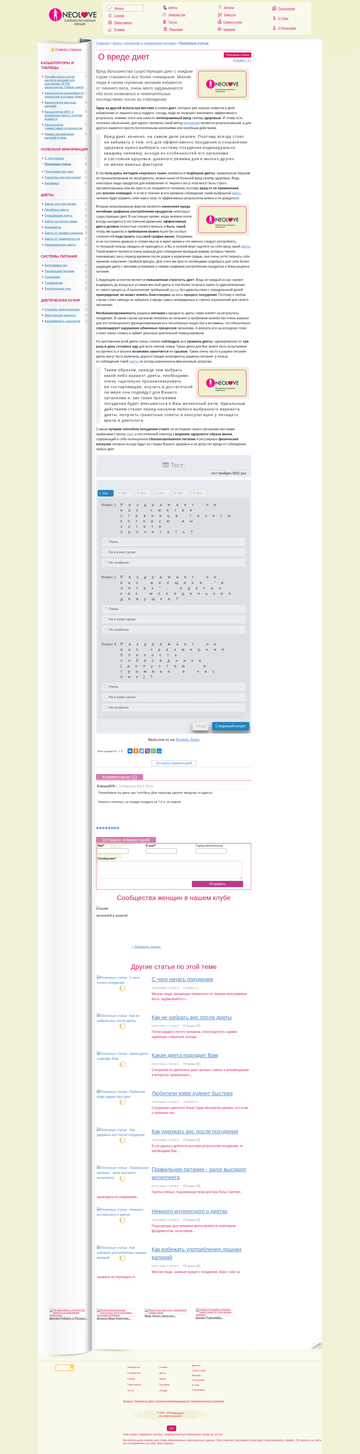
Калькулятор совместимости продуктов (63, 126)
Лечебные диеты (57, 209)
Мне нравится (110, 751)
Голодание (52, 277)
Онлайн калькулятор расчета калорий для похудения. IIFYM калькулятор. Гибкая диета (64, 82)
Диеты (173, 7)
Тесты (172, 22)
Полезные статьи (237, 54)
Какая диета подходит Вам (185, 1055)
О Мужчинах (287, 28)
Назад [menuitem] (200, 726)
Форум (119, 8)
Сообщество (134, 1373)
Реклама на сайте (144, 1401)
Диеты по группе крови (61, 221)
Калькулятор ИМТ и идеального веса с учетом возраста (63, 115)
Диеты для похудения (60, 204)
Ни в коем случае (122, 552)
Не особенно (118, 562)
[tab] (105, 494)
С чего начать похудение (182, 979)
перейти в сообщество (114, 947)
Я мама (119, 29)
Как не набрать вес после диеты (192, 1017)
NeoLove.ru (178, 1413)
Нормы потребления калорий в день (59, 135)
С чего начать (54, 158)
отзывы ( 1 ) (242, 60)
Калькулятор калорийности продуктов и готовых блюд (64, 94)
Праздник (176, 29)
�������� (107, 827)
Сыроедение (54, 282)
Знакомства (176, 14)
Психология (286, 8)
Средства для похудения (63, 177)
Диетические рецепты (60, 315)
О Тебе (283, 18)
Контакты (128, 1401)
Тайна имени (123, 22)
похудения (192, 123)
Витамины (52, 183)
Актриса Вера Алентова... (114, 1300)
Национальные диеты (60, 244)
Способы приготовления (62, 309)
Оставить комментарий (174, 763)
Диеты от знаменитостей (62, 239)
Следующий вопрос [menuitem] (230, 726)
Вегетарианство (56, 265)
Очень (113, 542)
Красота (230, 14)
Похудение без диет (59, 171)
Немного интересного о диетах (190, 1211)
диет (130, 434)
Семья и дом (232, 22)
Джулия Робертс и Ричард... (68, 1300)
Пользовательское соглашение (207, 1401)
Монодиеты (53, 227)
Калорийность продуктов (62, 321)
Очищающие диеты (58, 215)
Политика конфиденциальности (172, 1401)
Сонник (119, 15)
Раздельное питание (59, 271)
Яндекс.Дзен (188, 739)
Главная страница (68, 49)
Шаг (103, 493)
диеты (236, 193)
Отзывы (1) (190, 988)
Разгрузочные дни (58, 288)
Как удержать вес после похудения (195, 1131)
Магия (162, 1379)
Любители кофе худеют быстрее (192, 1093)
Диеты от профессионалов (64, 233)
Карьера (229, 29)
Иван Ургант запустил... (160, 1298)
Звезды (229, 7)
